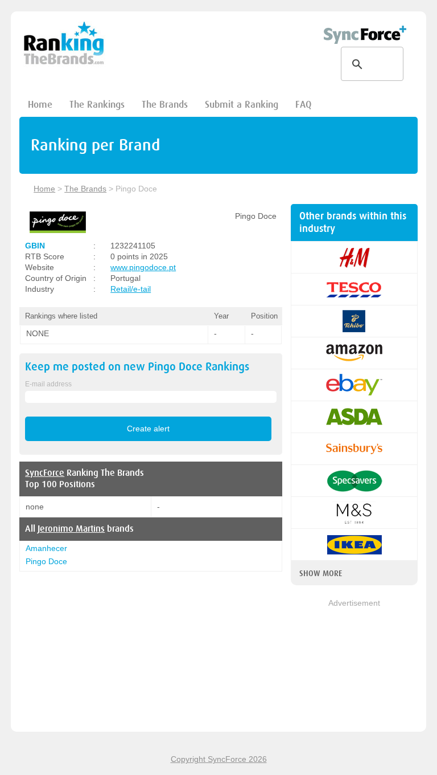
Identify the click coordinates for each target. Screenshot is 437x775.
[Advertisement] (354, 666)
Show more (320, 573)
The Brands (165, 104)
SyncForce (44, 473)
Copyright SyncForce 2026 (219, 759)
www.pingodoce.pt (143, 267)
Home (40, 104)
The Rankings (97, 104)
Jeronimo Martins (71, 529)
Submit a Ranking (241, 104)
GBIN (35, 245)
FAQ (303, 104)
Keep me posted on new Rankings (137, 366)
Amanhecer (46, 548)
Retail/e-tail (130, 288)
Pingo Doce (46, 561)
